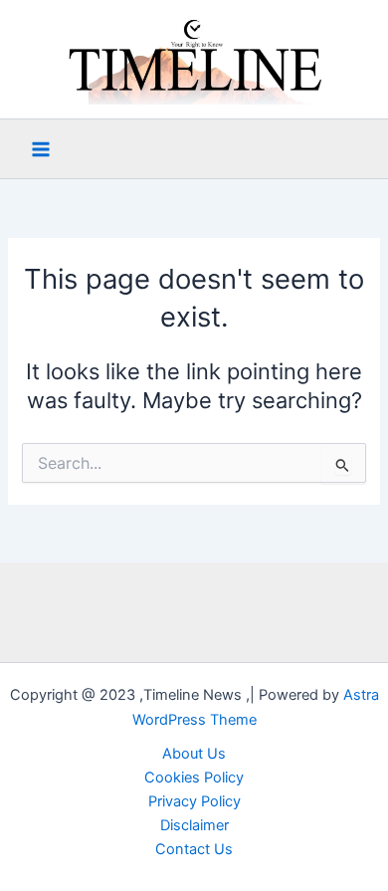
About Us (194, 754)
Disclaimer (194, 825)
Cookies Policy (194, 777)
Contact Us (194, 849)
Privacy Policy (194, 801)
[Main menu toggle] (41, 149)
